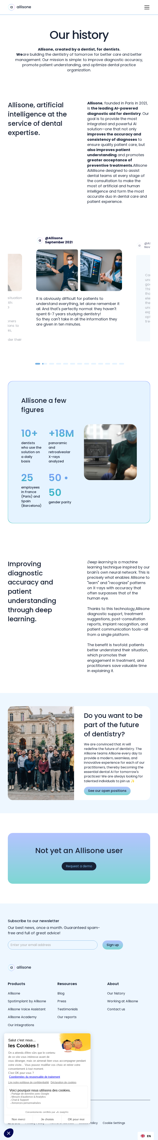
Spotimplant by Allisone (27, 1001)
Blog (60, 993)
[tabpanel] (79, 281)
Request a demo (79, 866)
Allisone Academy (22, 1017)
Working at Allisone (122, 1001)
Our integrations (21, 1025)
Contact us (116, 1009)
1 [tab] (37, 364)
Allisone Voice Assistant (27, 1009)
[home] (19, 7)
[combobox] (146, 1136)
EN (149, 1136)
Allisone (14, 993)
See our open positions (107, 790)
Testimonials (67, 1009)
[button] (146, 7)
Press (61, 1001)
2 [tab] (43, 364)
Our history (116, 993)
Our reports (67, 1017)
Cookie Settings (114, 1123)
